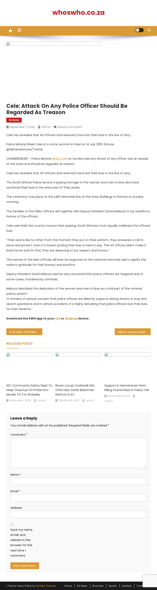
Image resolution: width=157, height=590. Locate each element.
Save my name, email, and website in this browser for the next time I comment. (21, 543)
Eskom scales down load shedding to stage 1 (134, 332)
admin (46, 127)
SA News (14, 120)
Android (71, 318)
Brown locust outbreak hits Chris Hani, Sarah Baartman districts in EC (74, 390)
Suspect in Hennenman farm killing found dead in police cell (126, 387)
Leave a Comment (69, 127)
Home (68, 586)
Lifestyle (126, 586)
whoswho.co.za (78, 12)
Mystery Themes (46, 586)
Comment (19, 435)
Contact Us (144, 586)
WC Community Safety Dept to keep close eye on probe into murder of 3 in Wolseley (29, 390)
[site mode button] (140, 30)
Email (15, 491)
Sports (113, 586)
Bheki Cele (60, 159)
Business (98, 586)
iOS (57, 318)
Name (15, 475)
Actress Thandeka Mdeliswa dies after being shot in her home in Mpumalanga (27, 332)
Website (16, 508)
